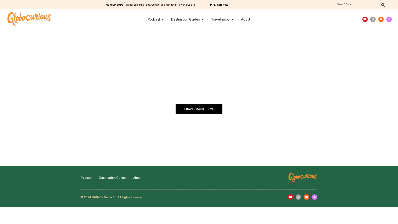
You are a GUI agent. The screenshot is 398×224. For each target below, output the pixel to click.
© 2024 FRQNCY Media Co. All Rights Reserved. (112, 197)
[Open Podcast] (162, 19)
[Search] (383, 6)
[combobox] (355, 4)
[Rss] (389, 19)
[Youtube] (365, 19)
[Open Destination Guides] (202, 19)
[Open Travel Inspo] (232, 19)
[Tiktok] (373, 19)
